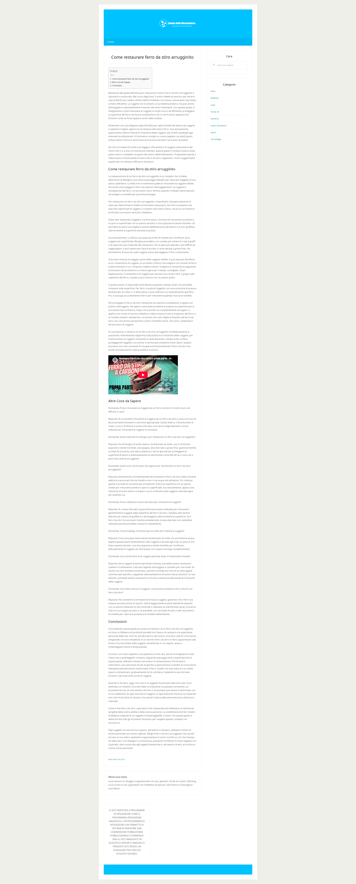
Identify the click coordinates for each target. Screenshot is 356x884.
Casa (213, 105)
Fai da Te (121, 759)
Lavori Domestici (219, 125)
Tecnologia (216, 139)
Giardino (215, 118)
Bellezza (214, 98)
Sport (213, 132)
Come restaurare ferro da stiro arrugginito (130, 79)
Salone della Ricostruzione (178, 23)
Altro (213, 91)
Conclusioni (117, 85)
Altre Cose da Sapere (121, 82)
